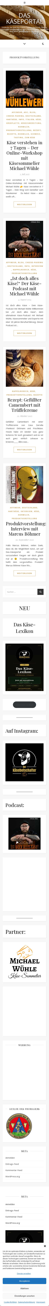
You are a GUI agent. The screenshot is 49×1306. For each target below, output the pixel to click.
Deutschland (33, 116)
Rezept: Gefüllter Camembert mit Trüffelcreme (24, 405)
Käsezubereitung (31, 123)
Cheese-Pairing (15, 116)
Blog (33, 112)
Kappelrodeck (21, 270)
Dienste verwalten (24, 1273)
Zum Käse (30, 137)
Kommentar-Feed (13, 1170)
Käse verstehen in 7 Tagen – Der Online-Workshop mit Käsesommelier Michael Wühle (24, 155)
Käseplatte (12, 123)
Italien (30, 119)
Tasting (18, 137)
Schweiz (35, 134)
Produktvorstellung (19, 130)
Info (21, 119)
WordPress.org (12, 1176)
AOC (26, 112)
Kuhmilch (23, 127)
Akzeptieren (24, 1281)
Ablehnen (24, 1288)
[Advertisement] (24, 1073)
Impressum (40, 1302)
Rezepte (11, 134)
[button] (45, 1246)
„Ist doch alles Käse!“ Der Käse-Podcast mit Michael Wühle (24, 285)
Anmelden (10, 1157)
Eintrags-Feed (12, 1164)
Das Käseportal (24, 18)
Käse (38, 119)
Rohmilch (23, 134)
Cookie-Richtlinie (10, 1302)
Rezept (37, 130)
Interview (37, 266)
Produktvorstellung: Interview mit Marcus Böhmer (26, 529)
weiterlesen (24, 204)
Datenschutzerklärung (26, 1302)
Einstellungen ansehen (25, 1296)
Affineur (17, 112)
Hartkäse (11, 119)
